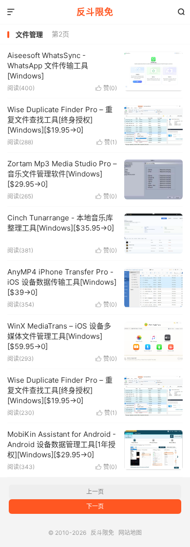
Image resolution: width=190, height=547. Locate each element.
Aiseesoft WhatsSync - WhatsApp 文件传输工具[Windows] (47, 65)
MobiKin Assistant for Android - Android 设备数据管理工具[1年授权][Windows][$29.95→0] (61, 444)
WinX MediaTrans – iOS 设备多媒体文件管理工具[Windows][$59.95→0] (59, 336)
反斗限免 (95, 12)
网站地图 (130, 532)
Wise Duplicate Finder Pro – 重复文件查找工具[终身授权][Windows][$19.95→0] (60, 120)
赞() (106, 88)
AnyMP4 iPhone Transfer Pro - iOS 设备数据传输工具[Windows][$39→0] (61, 282)
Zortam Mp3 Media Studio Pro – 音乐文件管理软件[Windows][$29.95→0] (62, 174)
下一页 (95, 506)
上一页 (95, 491)
